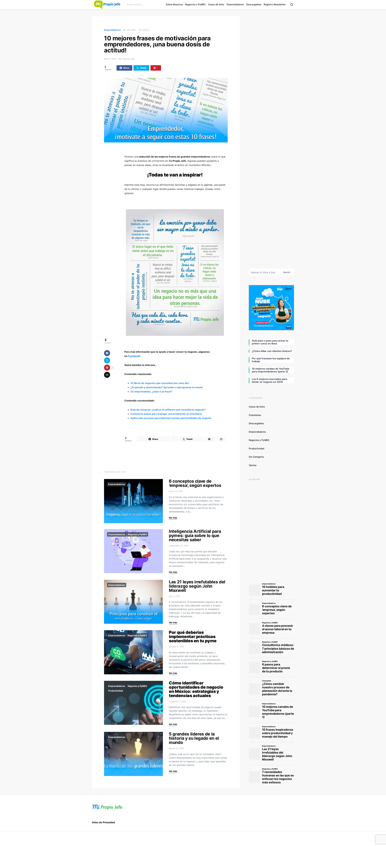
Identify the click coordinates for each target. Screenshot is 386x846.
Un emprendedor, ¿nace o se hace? (151, 391)
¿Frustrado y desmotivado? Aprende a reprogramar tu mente (166, 387)
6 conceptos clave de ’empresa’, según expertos (195, 483)
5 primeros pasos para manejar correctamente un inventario (166, 413)
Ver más (173, 517)
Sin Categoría (256, 456)
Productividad (115, 690)
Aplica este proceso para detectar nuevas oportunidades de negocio (170, 418)
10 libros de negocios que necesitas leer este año (159, 383)
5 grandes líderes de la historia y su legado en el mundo (194, 738)
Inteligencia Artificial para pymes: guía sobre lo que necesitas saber (195, 535)
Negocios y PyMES (195, 4)
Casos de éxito (216, 4)
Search (286, 272)
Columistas (255, 415)
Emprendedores (235, 4)
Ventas (252, 465)
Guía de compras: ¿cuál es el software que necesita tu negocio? (168, 409)
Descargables (253, 4)
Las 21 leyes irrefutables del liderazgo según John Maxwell (197, 586)
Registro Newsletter (275, 4)
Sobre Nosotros (174, 4)
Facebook (133, 355)
